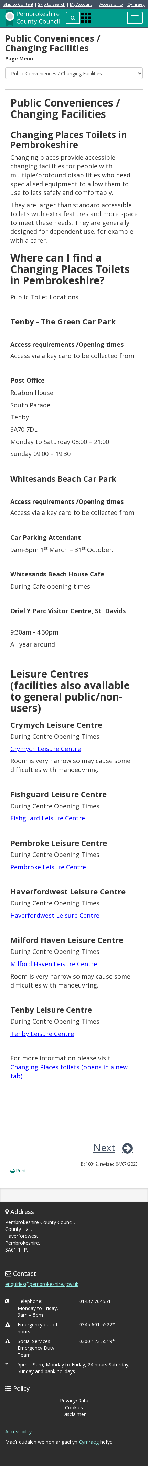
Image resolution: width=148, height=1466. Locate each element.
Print (21, 1170)
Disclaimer (74, 1414)
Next (104, 1147)
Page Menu (19, 58)
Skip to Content (18, 4)
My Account (81, 4)
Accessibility (111, 4)
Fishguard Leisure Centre (47, 818)
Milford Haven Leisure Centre (53, 964)
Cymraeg (136, 4)
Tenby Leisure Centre (42, 1033)
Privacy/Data (74, 1400)
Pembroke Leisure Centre (48, 867)
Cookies (74, 1407)
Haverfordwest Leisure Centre (54, 915)
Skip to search (51, 4)
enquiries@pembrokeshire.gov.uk (41, 1284)
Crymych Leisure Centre (45, 749)
